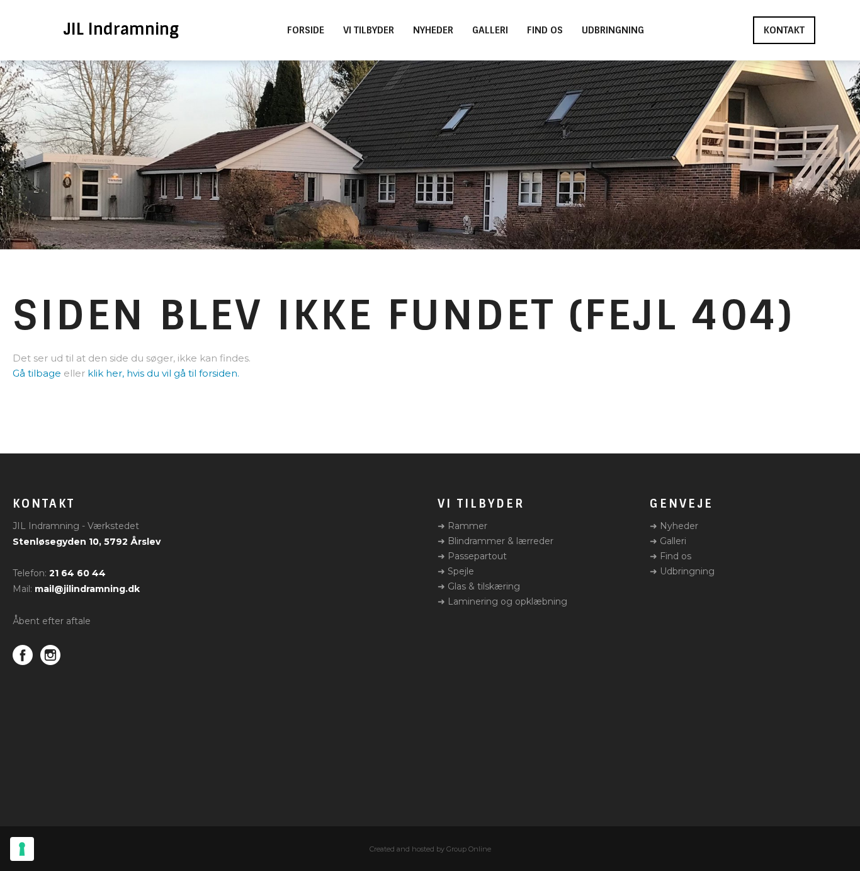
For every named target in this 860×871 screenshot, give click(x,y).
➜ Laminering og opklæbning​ (502, 601)
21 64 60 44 (77, 573)
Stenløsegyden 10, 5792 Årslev (87, 541)
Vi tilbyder (368, 30)
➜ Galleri (668, 541)
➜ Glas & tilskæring (479, 586)
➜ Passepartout (472, 556)
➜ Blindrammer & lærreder (495, 541)
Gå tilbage (37, 373)
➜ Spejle (456, 571)
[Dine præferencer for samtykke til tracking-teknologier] (22, 849)
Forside (305, 30)
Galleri (490, 30)
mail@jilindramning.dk (87, 589)
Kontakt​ (784, 30)
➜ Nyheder (674, 526)
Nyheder (433, 30)
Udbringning (613, 30)
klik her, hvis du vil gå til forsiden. (163, 373)
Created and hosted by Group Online (430, 849)
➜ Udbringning (682, 571)
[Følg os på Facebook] (23, 655)
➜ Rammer (462, 526)
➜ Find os (670, 556)
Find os (545, 30)
